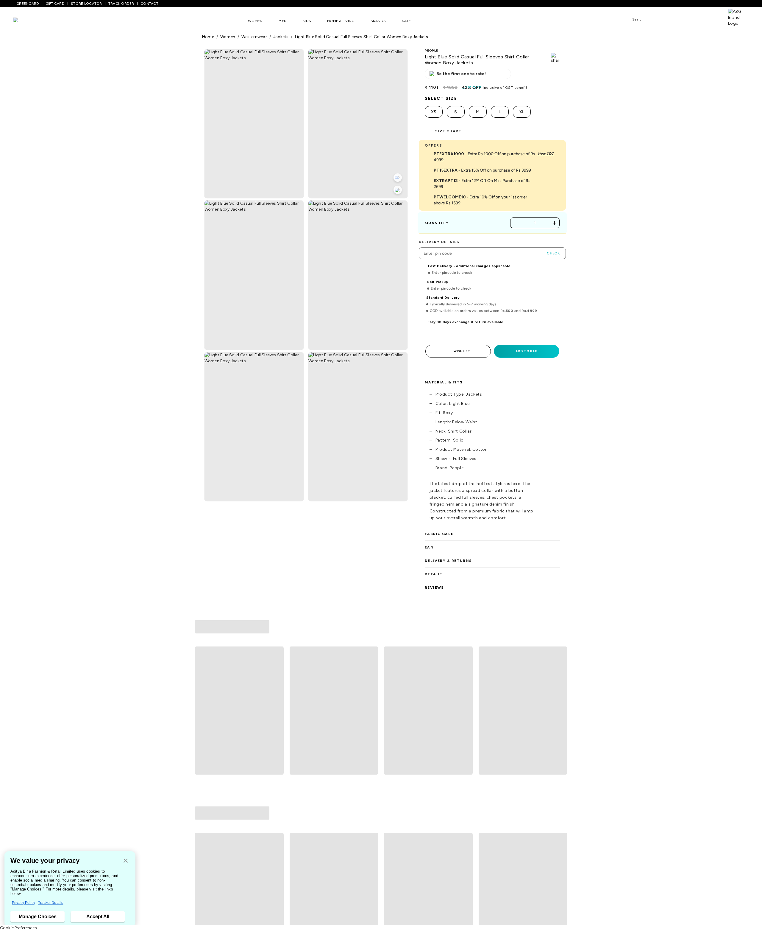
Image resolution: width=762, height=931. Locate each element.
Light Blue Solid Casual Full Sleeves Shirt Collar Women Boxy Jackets (361, 36)
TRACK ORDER (121, 3)
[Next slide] (560, 673)
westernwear (254, 36)
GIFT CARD (55, 3)
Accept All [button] (97, 916)
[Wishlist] (678, 19)
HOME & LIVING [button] (340, 21)
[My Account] (694, 19)
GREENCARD (27, 3)
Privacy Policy (23, 903)
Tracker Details (50, 903)
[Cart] (711, 19)
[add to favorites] (276, 733)
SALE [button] (406, 21)
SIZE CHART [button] (448, 131)
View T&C (545, 153)
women (227, 36)
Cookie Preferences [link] (18, 927)
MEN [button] (283, 21)
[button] (126, 861)
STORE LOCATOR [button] (86, 3)
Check (553, 253)
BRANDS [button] (378, 21)
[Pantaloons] (24, 21)
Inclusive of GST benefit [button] (505, 88)
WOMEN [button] (255, 21)
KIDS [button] (307, 21)
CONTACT (149, 3)
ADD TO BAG (526, 351)
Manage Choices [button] (38, 916)
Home (208, 36)
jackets (281, 36)
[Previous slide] (202, 673)
